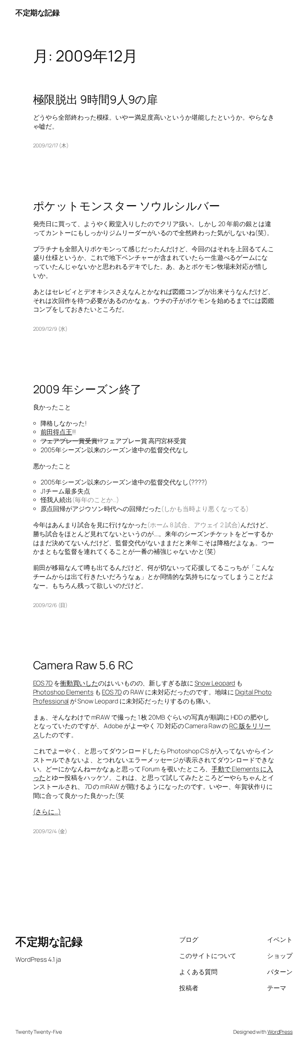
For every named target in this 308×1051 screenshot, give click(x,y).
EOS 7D (43, 683)
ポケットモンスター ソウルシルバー (126, 205)
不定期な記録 (37, 12)
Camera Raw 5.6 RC (83, 665)
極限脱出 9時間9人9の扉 (95, 99)
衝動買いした (79, 683)
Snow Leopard (215, 683)
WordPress (280, 1031)
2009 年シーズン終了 (87, 389)
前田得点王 (56, 431)
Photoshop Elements (63, 692)
